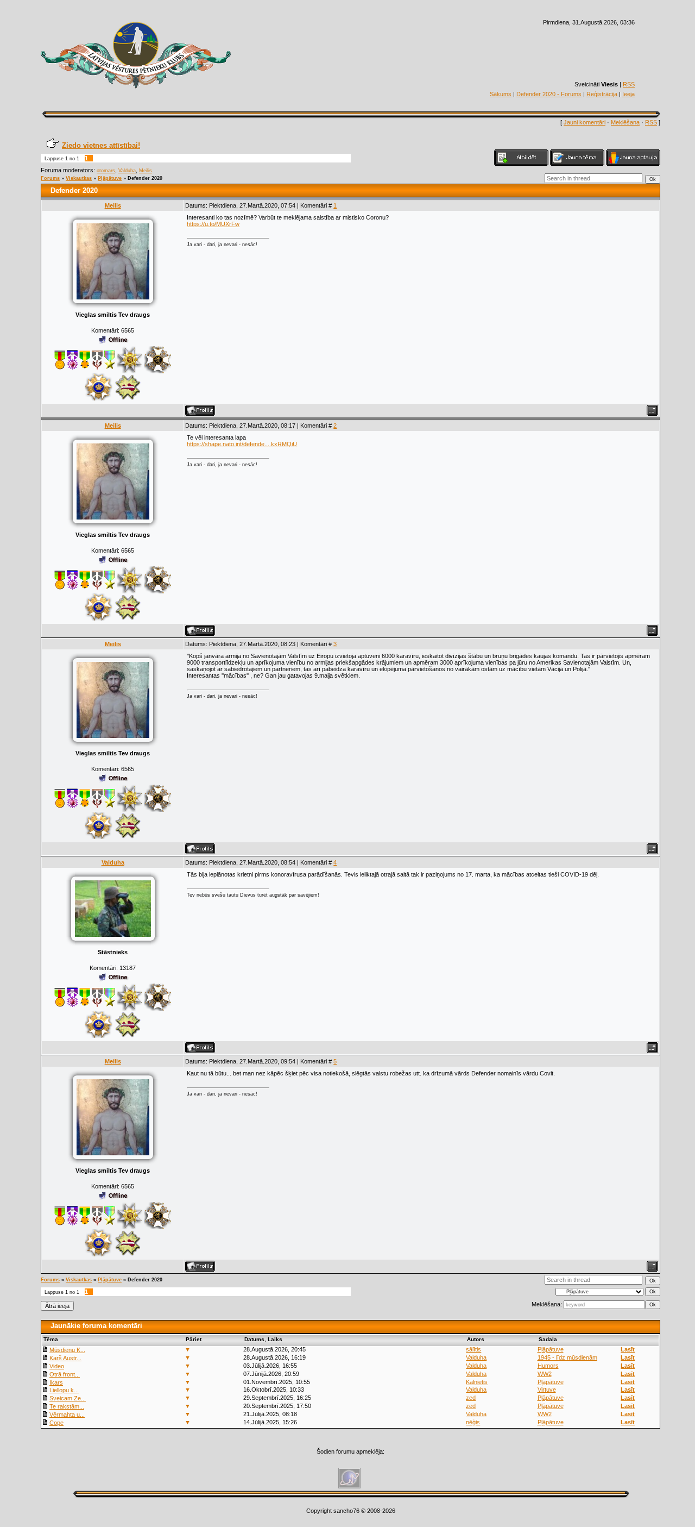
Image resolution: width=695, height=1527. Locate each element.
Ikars (56, 1382)
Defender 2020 (145, 178)
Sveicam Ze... (67, 1398)
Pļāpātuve (110, 178)
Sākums (500, 94)
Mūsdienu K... (67, 1350)
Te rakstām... (66, 1406)
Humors (548, 1365)
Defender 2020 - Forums (549, 94)
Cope (56, 1422)
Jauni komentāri (584, 122)
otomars (106, 170)
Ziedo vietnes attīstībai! (101, 145)
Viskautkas (79, 178)
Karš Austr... (65, 1358)
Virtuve (547, 1389)
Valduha (127, 170)
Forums (50, 178)
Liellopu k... (64, 1390)
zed (471, 1397)
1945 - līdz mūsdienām (567, 1357)
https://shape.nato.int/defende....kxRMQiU (242, 444)
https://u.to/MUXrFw (213, 224)
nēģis (473, 1422)
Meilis (145, 170)
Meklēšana (625, 122)
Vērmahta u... (67, 1414)
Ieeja (628, 94)
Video (56, 1366)
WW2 (545, 1373)
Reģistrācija (601, 94)
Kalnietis (477, 1382)
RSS (629, 84)
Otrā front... (64, 1374)
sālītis (473, 1349)
